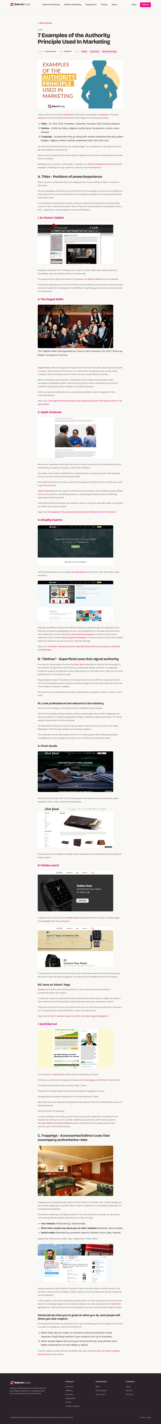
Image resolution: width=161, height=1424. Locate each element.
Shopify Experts (79, 572)
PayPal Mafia (44, 367)
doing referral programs (82, 634)
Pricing (104, 4)
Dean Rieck (79, 664)
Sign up (145, 4)
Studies (41, 989)
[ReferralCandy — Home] (20, 5)
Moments (69, 1394)
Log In (133, 4)
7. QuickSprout (47, 1024)
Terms (148, 1417)
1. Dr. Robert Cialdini (51, 217)
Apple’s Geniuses (46, 491)
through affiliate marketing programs (55, 1123)
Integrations (91, 4)
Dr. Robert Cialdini (93, 279)
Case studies (101, 1390)
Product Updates (72, 1406)
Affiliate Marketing (72, 4)
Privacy (142, 1417)
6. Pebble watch (48, 865)
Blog (97, 1387)
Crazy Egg (88, 1080)
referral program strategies (73, 637)
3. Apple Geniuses (49, 412)
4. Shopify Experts (50, 520)
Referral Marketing (51, 4)
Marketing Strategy (109, 51)
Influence (42, 118)
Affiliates (68, 1390)
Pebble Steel (72, 918)
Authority (102, 114)
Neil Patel (57, 1074)
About (114, 4)
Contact (129, 1390)
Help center (100, 1394)
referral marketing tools (99, 164)
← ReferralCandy (45, 23)
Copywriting (94, 51)
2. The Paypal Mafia (50, 299)
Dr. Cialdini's (66, 114)
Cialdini (84, 51)
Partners (129, 1394)
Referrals (69, 1387)
